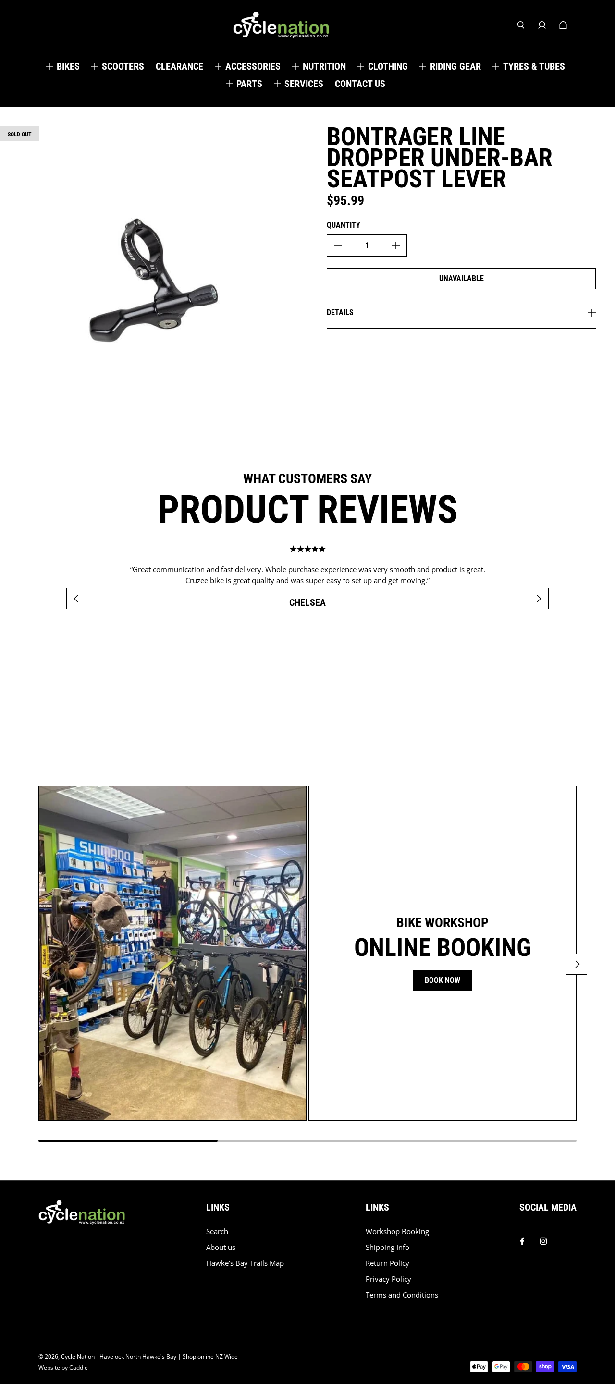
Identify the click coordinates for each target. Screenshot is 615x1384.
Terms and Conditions (402, 1295)
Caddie (78, 1367)
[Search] (520, 25)
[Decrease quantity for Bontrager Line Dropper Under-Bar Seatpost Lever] (337, 245)
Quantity (343, 225)
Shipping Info (387, 1247)
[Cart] (563, 25)
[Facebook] (522, 1239)
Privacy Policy (388, 1279)
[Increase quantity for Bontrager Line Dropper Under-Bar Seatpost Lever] (395, 245)
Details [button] (340, 312)
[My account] (542, 25)
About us (220, 1247)
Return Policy (387, 1263)
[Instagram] (543, 1239)
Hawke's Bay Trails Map (245, 1263)
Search (217, 1231)
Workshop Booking (397, 1231)
